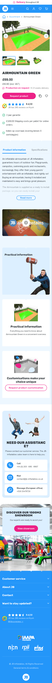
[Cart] (46, 9)
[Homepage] (5, 9)
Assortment (14, 17)
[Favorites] (40, 9)
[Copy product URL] (40, 96)
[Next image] (46, 36)
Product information (14, 149)
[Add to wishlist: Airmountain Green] (46, 96)
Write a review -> (15, 621)
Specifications (39, 149)
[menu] (12, 9)
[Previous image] (5, 36)
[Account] (34, 9)
